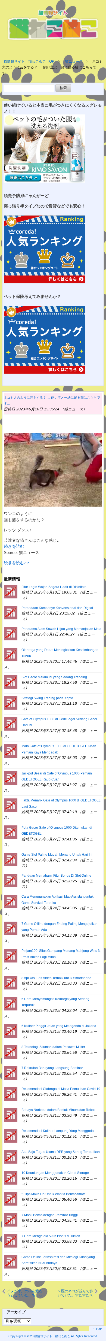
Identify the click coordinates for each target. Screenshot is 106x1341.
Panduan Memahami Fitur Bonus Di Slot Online (56, 875)
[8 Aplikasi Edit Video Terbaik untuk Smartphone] (10, 982)
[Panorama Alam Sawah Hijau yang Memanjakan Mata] (10, 633)
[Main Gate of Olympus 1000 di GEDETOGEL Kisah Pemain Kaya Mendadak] (10, 750)
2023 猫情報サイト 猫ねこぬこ (48, 1336)
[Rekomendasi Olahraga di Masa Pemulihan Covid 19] (10, 1093)
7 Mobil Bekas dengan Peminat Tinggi (49, 1215)
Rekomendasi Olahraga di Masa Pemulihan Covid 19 (60, 1089)
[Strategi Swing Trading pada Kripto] (10, 702)
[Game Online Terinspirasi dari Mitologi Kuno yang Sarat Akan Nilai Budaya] (10, 1261)
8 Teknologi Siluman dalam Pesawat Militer (53, 1047)
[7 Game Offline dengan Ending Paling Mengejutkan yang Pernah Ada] (10, 928)
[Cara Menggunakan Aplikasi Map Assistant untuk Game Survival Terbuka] (10, 901)
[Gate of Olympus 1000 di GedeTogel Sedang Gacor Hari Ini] (10, 723)
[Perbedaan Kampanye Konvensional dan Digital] (10, 612)
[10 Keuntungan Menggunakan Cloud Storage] (10, 1177)
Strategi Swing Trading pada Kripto (47, 698)
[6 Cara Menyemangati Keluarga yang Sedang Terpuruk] (10, 1003)
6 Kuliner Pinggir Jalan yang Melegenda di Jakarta (58, 1026)
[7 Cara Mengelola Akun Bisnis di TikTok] (10, 1240)
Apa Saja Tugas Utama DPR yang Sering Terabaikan (60, 1152)
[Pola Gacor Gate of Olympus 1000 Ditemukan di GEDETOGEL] (10, 832)
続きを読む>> (16, 562)
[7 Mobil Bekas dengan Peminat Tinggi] (10, 1219)
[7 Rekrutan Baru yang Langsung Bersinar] (10, 1072)
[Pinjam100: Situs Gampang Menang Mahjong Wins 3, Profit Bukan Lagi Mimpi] (10, 955)
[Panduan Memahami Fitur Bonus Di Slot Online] (10, 880)
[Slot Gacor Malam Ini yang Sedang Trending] (10, 681)
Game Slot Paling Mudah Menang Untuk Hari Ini (56, 854)
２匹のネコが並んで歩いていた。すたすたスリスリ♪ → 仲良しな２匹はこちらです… (75, 1293)
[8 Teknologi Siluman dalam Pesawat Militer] (10, 1051)
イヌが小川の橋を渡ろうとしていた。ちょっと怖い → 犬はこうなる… (24, 1293)
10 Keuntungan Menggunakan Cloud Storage (55, 1173)
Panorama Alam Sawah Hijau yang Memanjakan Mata (61, 629)
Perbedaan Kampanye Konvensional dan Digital (57, 608)
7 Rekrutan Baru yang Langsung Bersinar (52, 1068)
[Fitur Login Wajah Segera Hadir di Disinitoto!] (10, 591)
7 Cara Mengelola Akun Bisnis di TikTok (50, 1236)
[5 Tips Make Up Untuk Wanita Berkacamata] (10, 1198)
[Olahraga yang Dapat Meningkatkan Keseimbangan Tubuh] (10, 654)
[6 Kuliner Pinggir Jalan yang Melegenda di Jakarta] (10, 1030)
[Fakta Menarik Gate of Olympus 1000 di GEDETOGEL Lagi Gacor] (10, 805)
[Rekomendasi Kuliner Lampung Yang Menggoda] (10, 1135)
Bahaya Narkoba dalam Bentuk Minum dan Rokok (58, 1110)
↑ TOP (97, 1328)
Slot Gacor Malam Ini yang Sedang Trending (54, 677)
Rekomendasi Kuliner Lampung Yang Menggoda (57, 1131)
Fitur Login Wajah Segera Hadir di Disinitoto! (54, 587)
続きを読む (14, 546)
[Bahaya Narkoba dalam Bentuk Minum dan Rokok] (10, 1114)
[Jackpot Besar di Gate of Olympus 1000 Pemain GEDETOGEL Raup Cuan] (10, 777)
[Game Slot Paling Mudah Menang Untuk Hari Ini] (10, 859)
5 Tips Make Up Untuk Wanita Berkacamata (53, 1194)
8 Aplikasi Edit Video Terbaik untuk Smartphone (56, 978)
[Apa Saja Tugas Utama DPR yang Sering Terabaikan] (10, 1156)
